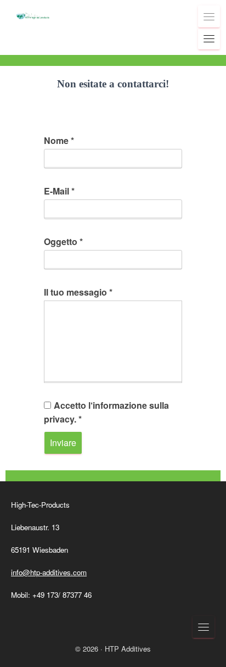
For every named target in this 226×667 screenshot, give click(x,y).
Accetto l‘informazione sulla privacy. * (106, 412)
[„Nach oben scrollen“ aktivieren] (204, 645)
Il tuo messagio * (78, 292)
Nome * (59, 140)
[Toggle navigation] (209, 16)
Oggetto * (63, 241)
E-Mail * (59, 191)
